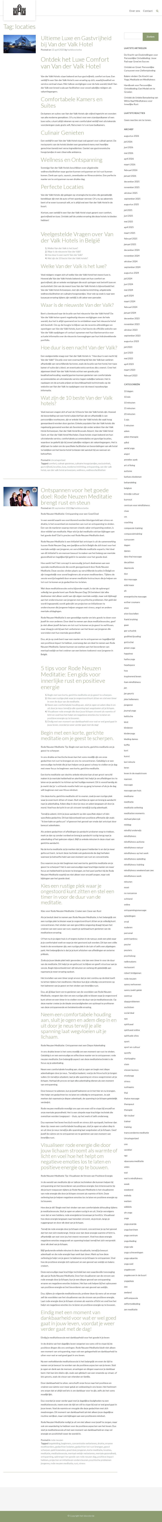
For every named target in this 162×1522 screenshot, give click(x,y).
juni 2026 (128, 147)
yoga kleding (130, 1241)
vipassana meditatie (134, 1161)
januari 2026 (130, 175)
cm (125, 516)
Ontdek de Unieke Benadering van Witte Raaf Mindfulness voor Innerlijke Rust (141, 101)
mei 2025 (128, 221)
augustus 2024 (131, 272)
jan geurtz (129, 693)
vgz (125, 1155)
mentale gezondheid (106, 1453)
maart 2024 (129, 301)
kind (126, 722)
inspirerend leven (132, 676)
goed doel (71, 1450)
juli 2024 (128, 278)
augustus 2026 (131, 136)
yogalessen (129, 1269)
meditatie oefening (133, 807)
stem (126, 1064)
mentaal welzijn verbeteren (81, 1453)
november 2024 (132, 255)
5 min (126, 419)
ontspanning (93, 466)
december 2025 (132, 181)
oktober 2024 (130, 261)
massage (128, 784)
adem (126, 431)
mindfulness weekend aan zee (139, 870)
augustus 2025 (131, 204)
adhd (126, 442)
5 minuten (129, 425)
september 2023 (132, 335)
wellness (81, 470)
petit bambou (130, 938)
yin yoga (128, 1212)
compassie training (133, 528)
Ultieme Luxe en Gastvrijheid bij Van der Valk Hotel (76, 41)
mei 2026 (128, 153)
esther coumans (132, 602)
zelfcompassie (131, 1298)
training (128, 1127)
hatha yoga (129, 659)
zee (126, 1286)
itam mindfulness (132, 682)
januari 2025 (130, 244)
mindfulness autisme (134, 841)
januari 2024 (130, 312)
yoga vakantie (131, 1258)
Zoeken (150, 36)
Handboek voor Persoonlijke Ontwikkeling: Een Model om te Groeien (139, 88)
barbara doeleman (133, 476)
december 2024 (132, 250)
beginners (66, 1443)
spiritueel (128, 1024)
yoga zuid (128, 1263)
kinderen (128, 727)
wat (126, 1172)
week (126, 1184)
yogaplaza (129, 1281)
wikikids (128, 1206)
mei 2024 (128, 290)
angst (127, 454)
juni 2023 (128, 352)
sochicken (129, 1007)
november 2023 (132, 324)
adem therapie (131, 436)
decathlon (129, 562)
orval (126, 921)
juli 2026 (128, 141)
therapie (128, 1109)
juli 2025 (128, 210)
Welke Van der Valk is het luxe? (62, 248)
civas (126, 511)
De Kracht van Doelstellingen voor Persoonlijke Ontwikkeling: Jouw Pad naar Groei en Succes (141, 58)
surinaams (129, 1087)
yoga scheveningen (133, 1252)
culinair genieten (66, 463)
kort (126, 750)
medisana (128, 796)
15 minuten (129, 408)
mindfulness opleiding (135, 858)
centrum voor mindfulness (137, 505)
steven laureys (131, 1070)
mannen (128, 779)
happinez (128, 653)
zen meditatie (130, 1309)
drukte (101, 1443)
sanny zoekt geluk (133, 990)
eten (126, 608)
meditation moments (134, 813)
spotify (127, 1052)
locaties (57, 466)
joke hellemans (131, 699)
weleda (127, 1195)
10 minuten (129, 402)
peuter (127, 944)
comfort (53, 463)
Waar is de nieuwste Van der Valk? (64, 251)
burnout (128, 499)
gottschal (129, 642)
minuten (128, 881)
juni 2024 (128, 284)
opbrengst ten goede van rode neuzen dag (75, 1456)
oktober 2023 (130, 329)
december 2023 (132, 318)
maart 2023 (129, 369)
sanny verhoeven (132, 984)
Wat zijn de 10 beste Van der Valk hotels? (67, 258)
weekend (128, 1189)
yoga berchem (131, 1229)
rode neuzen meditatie (62, 1463)
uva (126, 1144)
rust (76, 1463)
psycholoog (129, 955)
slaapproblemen (132, 1001)
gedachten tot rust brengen (89, 1446)
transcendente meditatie (136, 1132)
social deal (129, 1012)
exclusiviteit (104, 463)
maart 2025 (129, 232)
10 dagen (128, 391)
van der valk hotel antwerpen (61, 470)
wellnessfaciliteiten (96, 470)
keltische (128, 716)
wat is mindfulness (133, 1178)
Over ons (134, 10)
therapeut (129, 1104)
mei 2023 (128, 358)
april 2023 (129, 364)
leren (126, 767)
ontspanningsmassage (135, 910)
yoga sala (128, 1246)
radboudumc (130, 961)
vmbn (126, 1167)
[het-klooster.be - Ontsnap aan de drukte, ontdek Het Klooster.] (19, 10)
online (127, 904)
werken (127, 1201)
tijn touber (129, 1115)
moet (126, 887)
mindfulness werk (132, 876)
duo (126, 573)
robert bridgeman (132, 973)
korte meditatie (95, 1450)
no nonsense (130, 893)
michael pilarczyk (132, 819)
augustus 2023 (131, 341)
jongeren (81, 1450)
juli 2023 (128, 347)
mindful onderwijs (132, 830)
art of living (129, 465)
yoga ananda (130, 1224)
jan (125, 687)
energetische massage (135, 596)
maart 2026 (129, 164)
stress (82, 1463)
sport (126, 1041)
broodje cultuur (131, 493)
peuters (128, 950)
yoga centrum (131, 1235)
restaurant (129, 967)
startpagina (129, 1058)
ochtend (128, 898)
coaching (128, 522)
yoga (126, 1218)
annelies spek (130, 459)
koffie (127, 744)
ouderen (128, 927)
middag (127, 824)
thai (126, 1092)
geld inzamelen (58, 1450)
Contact (148, 10)
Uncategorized (58, 460)
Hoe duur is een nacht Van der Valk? (65, 255)
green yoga (129, 647)
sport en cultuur (132, 1047)
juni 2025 (128, 215)
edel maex (129, 585)
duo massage (130, 579)
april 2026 (129, 158)
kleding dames (131, 739)
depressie (129, 568)
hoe (126, 670)
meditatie (45, 1453)
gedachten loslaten (64, 1446)
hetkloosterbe (75, 49)
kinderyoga (129, 733)
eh (125, 590)
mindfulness (130, 836)
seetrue (128, 995)
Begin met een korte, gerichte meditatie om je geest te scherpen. (79, 695)
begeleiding (54, 1443)
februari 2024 (130, 307)
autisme (128, 471)
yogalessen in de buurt (135, 1275)
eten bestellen (131, 613)
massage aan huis (132, 790)
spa (126, 1018)
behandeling (130, 482)
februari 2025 (130, 238)
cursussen (129, 539)
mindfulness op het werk (136, 853)
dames (127, 550)
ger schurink (130, 630)
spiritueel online (132, 1030)
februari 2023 (130, 375)
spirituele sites (131, 1035)
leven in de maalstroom (135, 773)
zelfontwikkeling (132, 1303)
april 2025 (129, 227)
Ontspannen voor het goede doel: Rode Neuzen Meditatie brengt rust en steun (76, 496)
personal (128, 933)
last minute (129, 762)
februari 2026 (130, 170)
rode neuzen (57, 1440)
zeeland (128, 1292)
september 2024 (132, 267)
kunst (127, 756)
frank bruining (131, 619)
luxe (64, 466)
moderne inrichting (76, 466)
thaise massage (131, 1098)
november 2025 (132, 187)
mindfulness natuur (133, 847)
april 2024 (129, 295)
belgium (128, 488)
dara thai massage (133, 556)
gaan (126, 625)
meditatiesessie (59, 1453)
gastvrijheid (46, 466)
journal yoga (130, 710)
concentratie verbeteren (84, 1443)
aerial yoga (129, 448)
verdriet (128, 1149)
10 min (127, 396)
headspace (129, 665)
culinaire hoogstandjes (86, 463)
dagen (127, 545)
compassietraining (133, 533)
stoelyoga (129, 1075)
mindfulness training (134, 864)
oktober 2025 (130, 193)
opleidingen (130, 916)
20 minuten (129, 414)
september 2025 (132, 198)
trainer (127, 1121)
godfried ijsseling (132, 636)
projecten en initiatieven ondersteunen (68, 1460)
